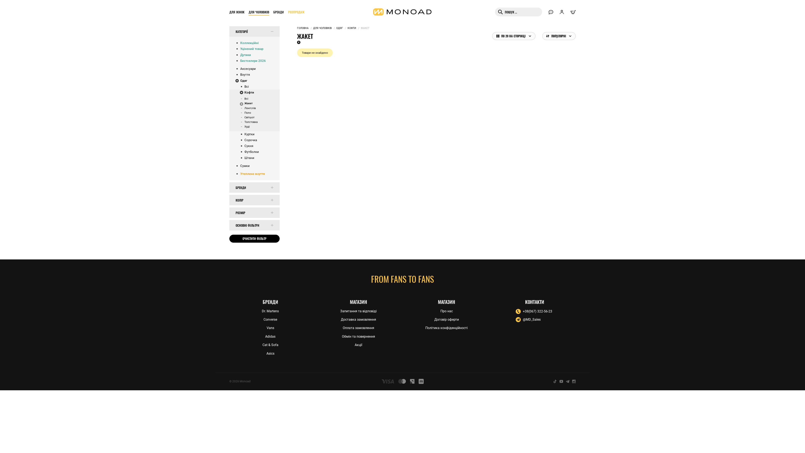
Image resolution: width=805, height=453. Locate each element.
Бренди (278, 12)
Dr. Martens (270, 311)
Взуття (245, 75)
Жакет (248, 103)
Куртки (249, 134)
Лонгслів (250, 108)
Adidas (270, 336)
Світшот (249, 117)
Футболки (251, 152)
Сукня (248, 146)
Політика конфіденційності (446, 328)
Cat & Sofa (270, 345)
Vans (270, 328)
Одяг (243, 81)
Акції (358, 345)
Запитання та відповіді (358, 311)
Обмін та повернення (358, 336)
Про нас (446, 311)
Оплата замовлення (358, 328)
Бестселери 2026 (253, 61)
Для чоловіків (259, 12)
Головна (303, 28)
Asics (270, 353)
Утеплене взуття (252, 174)
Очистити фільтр (254, 238)
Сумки (245, 166)
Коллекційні (249, 43)
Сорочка (250, 140)
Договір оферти (446, 320)
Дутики (245, 55)
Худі (247, 126)
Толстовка (251, 122)
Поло (247, 112)
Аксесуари (248, 69)
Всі (246, 87)
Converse (270, 320)
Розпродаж (296, 12)
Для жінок (236, 12)
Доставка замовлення (358, 320)
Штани (249, 158)
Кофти (249, 92)
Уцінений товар (251, 49)
